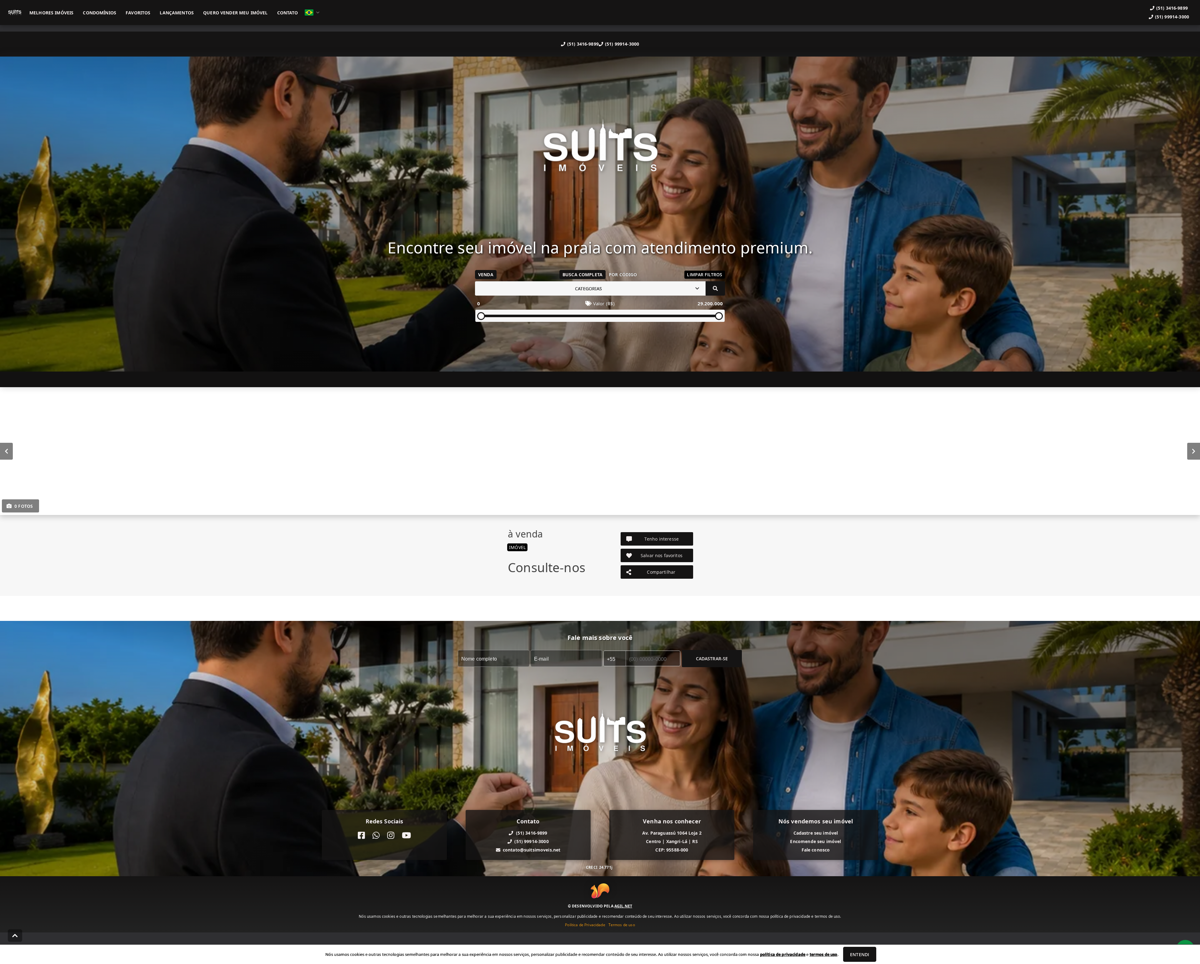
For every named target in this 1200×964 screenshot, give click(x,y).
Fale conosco (816, 850)
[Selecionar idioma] (312, 12)
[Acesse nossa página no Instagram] (390, 835)
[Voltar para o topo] (15, 935)
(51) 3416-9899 (583, 44)
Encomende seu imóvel (815, 841)
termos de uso (824, 954)
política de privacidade (782, 954)
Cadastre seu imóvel (815, 833)
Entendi (859, 954)
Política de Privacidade (585, 924)
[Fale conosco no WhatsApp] (376, 835)
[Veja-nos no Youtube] (406, 835)
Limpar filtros (704, 274)
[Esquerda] (6, 451)
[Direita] (1193, 451)
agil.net (623, 906)
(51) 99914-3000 (622, 44)
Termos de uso (621, 924)
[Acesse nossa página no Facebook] (361, 835)
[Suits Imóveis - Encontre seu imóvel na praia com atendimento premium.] (600, 151)
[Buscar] (715, 288)
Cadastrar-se (712, 659)
